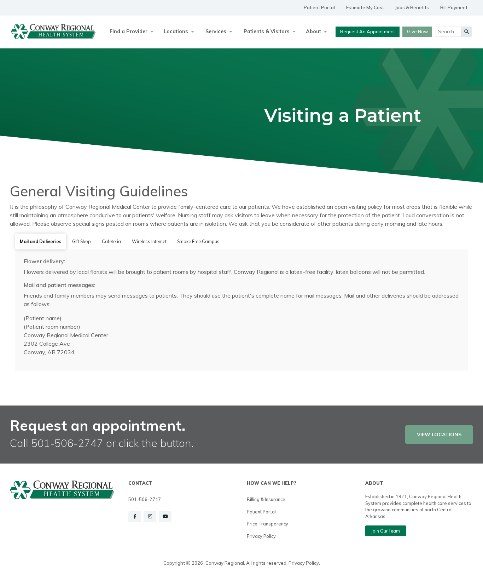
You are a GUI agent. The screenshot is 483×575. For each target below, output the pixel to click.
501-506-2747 (144, 499)
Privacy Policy (261, 536)
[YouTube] (165, 516)
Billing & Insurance (266, 499)
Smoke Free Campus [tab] (198, 241)
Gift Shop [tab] (81, 241)
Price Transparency (267, 524)
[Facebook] (134, 516)
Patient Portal (319, 7)
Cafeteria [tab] (111, 241)
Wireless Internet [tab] (149, 241)
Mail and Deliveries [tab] (41, 241)
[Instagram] (150, 516)
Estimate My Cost (365, 7)
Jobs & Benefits (412, 7)
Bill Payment (453, 7)
